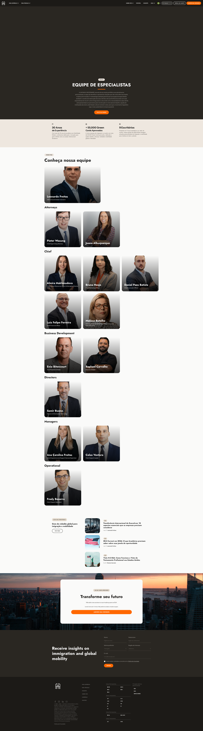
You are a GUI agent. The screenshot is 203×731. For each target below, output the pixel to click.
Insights (145, 3)
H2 (108, 703)
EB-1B (108, 687)
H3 (121, 703)
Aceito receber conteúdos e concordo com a (122, 661)
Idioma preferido (109, 645)
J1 (107, 706)
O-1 (108, 698)
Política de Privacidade (59, 724)
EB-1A (108, 715)
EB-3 (122, 689)
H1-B (122, 701)
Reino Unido (137, 693)
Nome (106, 637)
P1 (121, 706)
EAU (135, 691)
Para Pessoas (25, 3)
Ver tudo (57, 531)
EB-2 (108, 689)
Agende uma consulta (194, 3)
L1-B (108, 701)
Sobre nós (129, 3)
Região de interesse (134, 645)
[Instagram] (59, 702)
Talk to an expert (101, 112)
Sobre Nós (85, 694)
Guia (152, 3)
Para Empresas (13, 3)
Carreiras (84, 697)
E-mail (106, 653)
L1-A (121, 698)
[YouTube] (67, 702)
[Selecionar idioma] (159, 3)
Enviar (109, 665)
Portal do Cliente (179, 3)
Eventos (138, 3)
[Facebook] (55, 702)
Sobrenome (131, 637)
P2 (107, 708)
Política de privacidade (133, 661)
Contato (84, 700)
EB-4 (108, 692)
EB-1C (122, 687)
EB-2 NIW (123, 715)
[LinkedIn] (63, 702)
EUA (135, 688)
